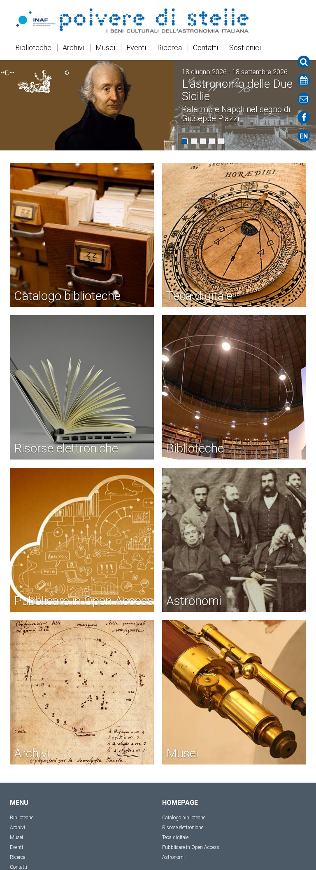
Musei (105, 48)
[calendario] (303, 80)
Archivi (73, 48)
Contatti (205, 48)
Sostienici (245, 48)
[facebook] (303, 117)
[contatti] (303, 99)
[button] (185, 141)
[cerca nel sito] (303, 62)
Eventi (136, 48)
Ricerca (169, 48)
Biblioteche (33, 48)
